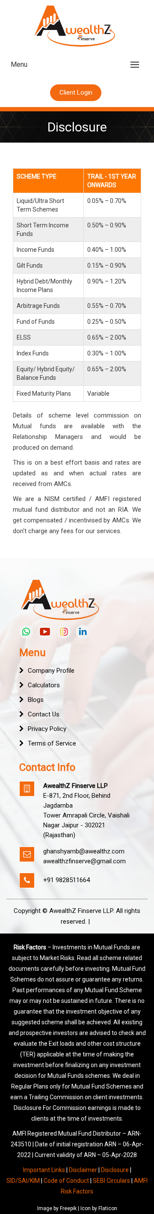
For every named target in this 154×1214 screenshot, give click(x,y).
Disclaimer (83, 1169)
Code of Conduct (66, 1180)
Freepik (68, 1208)
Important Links (44, 1169)
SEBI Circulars (111, 1180)
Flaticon (107, 1208)
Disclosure (115, 1169)
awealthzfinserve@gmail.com (84, 861)
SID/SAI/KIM (23, 1180)
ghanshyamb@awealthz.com (83, 851)
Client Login (75, 92)
